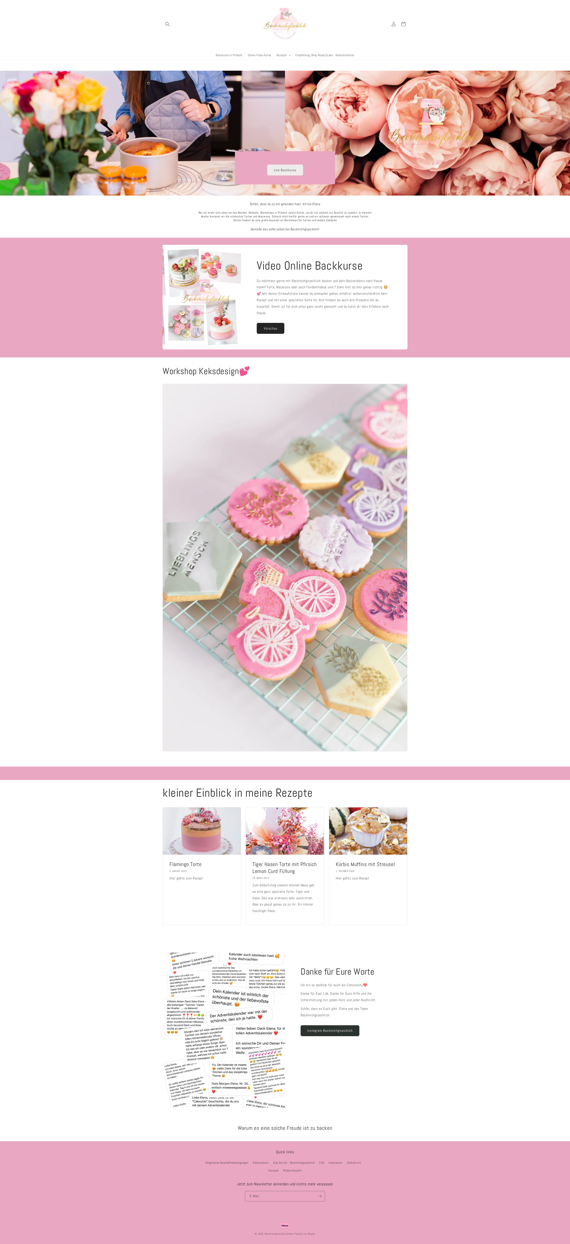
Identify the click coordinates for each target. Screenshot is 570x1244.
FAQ (321, 1163)
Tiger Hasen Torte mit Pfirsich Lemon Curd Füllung (284, 867)
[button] (167, 24)
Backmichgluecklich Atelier (279, 1233)
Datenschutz (261, 1163)
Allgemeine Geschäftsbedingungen (227, 1163)
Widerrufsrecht (292, 1170)
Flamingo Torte (185, 863)
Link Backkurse (285, 170)
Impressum (335, 1163)
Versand (273, 1170)
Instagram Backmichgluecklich (330, 1030)
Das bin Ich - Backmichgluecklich (294, 1163)
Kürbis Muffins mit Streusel (365, 863)
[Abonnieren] (320, 1196)
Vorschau (270, 328)
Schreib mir (354, 1163)
